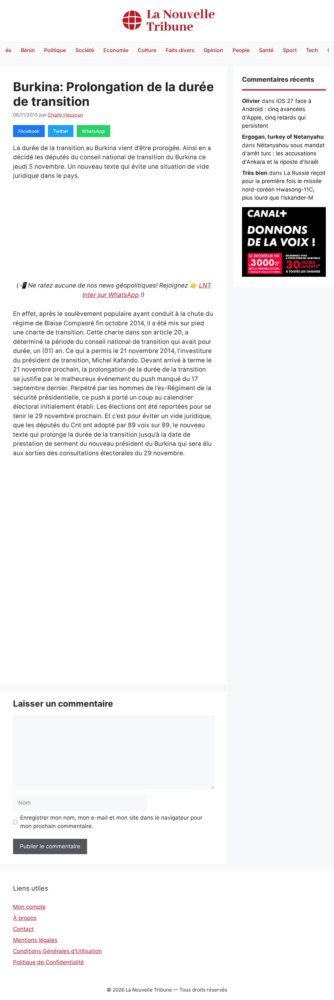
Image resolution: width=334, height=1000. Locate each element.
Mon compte (29, 907)
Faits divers (180, 50)
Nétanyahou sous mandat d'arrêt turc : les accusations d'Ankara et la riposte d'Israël (283, 153)
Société (84, 50)
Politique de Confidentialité (48, 962)
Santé (266, 50)
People (241, 50)
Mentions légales (35, 940)
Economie (115, 50)
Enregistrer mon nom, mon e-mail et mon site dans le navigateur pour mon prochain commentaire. (111, 821)
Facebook (28, 131)
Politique (55, 50)
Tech (312, 50)
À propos (25, 918)
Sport (290, 50)
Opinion (213, 50)
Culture (147, 50)
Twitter (60, 131)
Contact (23, 929)
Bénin (28, 50)
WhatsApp (93, 131)
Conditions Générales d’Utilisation (57, 951)
